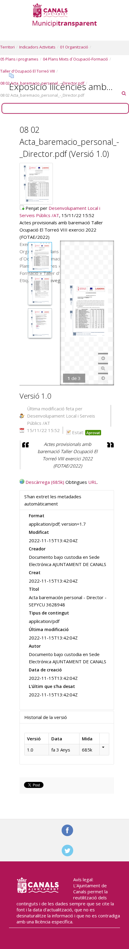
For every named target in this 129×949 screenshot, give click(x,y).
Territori (7, 47)
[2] (39, 291)
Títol (34, 589)
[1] (39, 258)
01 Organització (74, 47)
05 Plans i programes (19, 59)
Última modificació (49, 629)
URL (92, 482)
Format (36, 515)
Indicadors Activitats (37, 47)
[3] (39, 324)
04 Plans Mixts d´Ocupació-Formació (75, 59)
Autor (35, 646)
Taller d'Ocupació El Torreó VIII (27, 71)
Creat (34, 572)
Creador (37, 549)
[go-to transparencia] (64, 15)
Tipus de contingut (49, 613)
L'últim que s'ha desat (52, 686)
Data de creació (45, 670)
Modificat (39, 532)
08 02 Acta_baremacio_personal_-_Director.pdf (42, 83)
